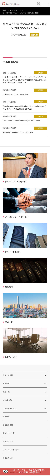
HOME (5, 10)
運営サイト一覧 (8, 433)
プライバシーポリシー (11, 449)
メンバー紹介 (8, 400)
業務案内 (6, 383)
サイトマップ (8, 441)
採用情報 (6, 416)
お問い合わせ (8, 458)
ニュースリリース (15, 10)
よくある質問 (8, 425)
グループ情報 (8, 375)
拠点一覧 (6, 392)
